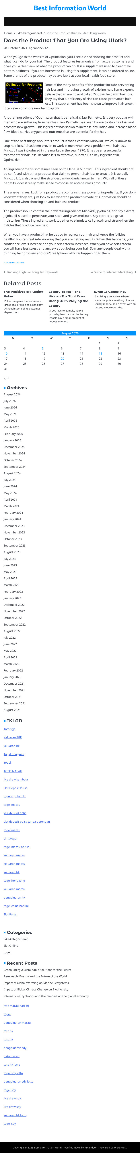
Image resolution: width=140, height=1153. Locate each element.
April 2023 (10, 578)
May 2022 (10, 651)
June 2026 (10, 407)
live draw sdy (12, 1098)
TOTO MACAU (13, 771)
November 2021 (14, 690)
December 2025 (14, 447)
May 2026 (10, 414)
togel (7, 952)
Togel (7, 762)
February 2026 (13, 434)
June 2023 (10, 565)
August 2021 (12, 710)
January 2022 (12, 677)
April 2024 (10, 499)
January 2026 (12, 440)
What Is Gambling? (110, 292)
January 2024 (12, 519)
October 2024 (13, 460)
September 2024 (15, 467)
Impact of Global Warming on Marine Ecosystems (36, 983)
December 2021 (14, 683)
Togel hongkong (15, 754)
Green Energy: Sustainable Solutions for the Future (37, 970)
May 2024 (10, 493)
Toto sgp (9, 729)
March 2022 (11, 664)
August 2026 (12, 394)
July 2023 (10, 559)
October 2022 (13, 618)
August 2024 (12, 473)
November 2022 (14, 611)
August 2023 (12, 552)
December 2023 (14, 526)
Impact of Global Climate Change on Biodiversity (36, 989)
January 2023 (12, 598)
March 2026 (11, 427)
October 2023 (13, 539)
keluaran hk (12, 746)
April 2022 (10, 657)
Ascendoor (91, 1147)
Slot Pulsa (10, 914)
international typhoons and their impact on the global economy (46, 996)
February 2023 (13, 592)
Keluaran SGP (13, 737)
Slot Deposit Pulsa (15, 788)
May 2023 (10, 572)
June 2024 (10, 486)
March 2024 (11, 506)
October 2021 (13, 697)
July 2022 (10, 638)
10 (5, 353)
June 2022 (10, 644)
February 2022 (13, 670)
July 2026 (10, 401)
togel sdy (10, 1124)
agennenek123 (39, 48)
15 (100, 353)
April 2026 (10, 420)
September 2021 (15, 703)
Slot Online (11, 946)
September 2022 (15, 624)
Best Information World (70, 7)
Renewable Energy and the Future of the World (35, 976)
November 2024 (14, 453)
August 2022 (12, 631)
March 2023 (11, 585)
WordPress (120, 1147)
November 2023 (14, 532)
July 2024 (10, 480)
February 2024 (13, 513)
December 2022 (14, 605)
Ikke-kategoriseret (14, 262)
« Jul (6, 378)
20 (62, 359)
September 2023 (15, 545)
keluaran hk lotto (15, 1115)
